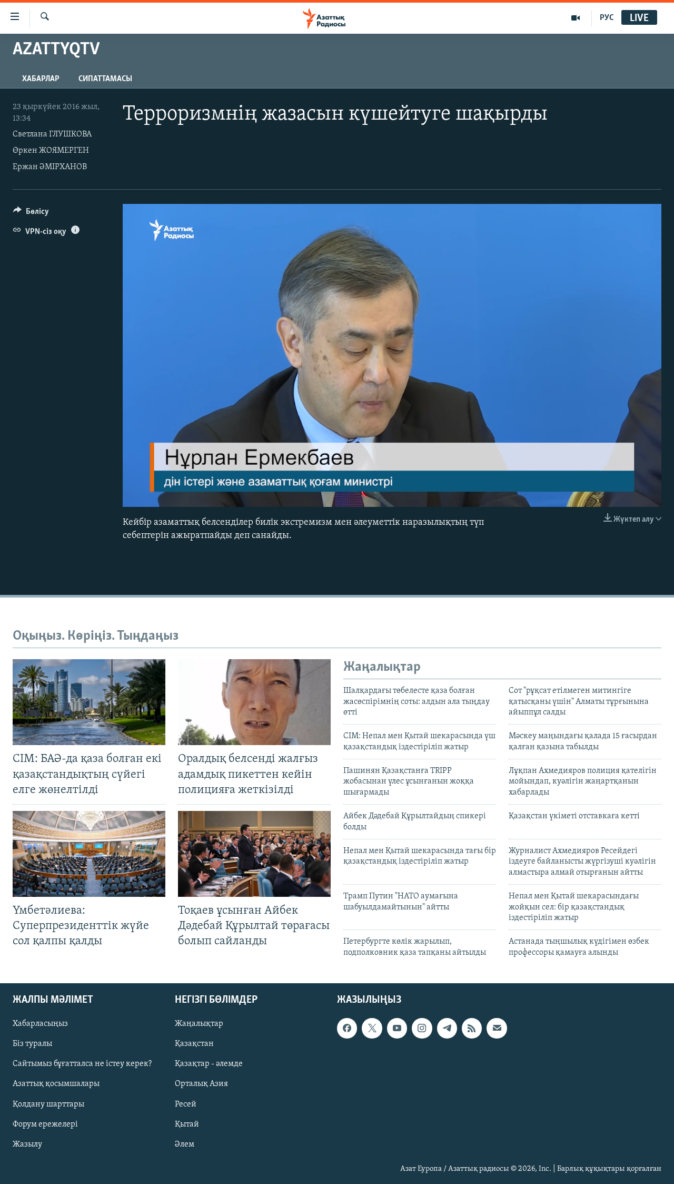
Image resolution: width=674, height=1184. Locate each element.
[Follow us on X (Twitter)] (372, 1029)
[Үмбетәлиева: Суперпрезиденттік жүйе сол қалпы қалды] (89, 854)
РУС (607, 18)
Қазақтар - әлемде (209, 1064)
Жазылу (27, 1144)
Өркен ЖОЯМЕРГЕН (51, 150)
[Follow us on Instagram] (422, 1029)
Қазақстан (194, 1044)
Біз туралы (32, 1044)
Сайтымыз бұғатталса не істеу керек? (82, 1064)
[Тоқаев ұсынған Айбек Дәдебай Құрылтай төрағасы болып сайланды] (254, 854)
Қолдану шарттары (48, 1104)
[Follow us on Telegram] (447, 1029)
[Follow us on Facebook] (347, 1029)
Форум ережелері (45, 1124)
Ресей (185, 1104)
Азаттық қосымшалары (56, 1084)
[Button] (31, 214)
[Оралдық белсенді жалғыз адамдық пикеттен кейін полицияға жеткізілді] (254, 702)
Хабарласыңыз (40, 1024)
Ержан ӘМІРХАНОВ (50, 167)
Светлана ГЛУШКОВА (52, 134)
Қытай (187, 1124)
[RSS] (472, 1029)
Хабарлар (41, 79)
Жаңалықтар (199, 1024)
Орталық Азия (201, 1084)
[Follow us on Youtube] (397, 1029)
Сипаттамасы (105, 79)
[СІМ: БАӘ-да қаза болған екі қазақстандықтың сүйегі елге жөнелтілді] (89, 702)
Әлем (184, 1144)
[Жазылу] (497, 1029)
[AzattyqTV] (576, 18)
